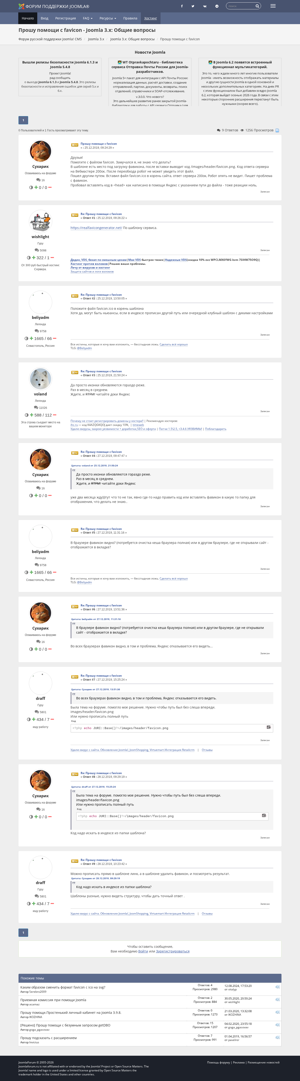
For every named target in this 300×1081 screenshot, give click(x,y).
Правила (130, 18)
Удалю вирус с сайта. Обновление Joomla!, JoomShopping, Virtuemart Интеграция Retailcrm (133, 750)
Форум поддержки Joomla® (57, 6)
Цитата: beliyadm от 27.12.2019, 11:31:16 (96, 619)
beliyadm (40, 317)
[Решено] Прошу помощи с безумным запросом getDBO (65, 1025)
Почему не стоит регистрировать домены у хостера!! (107, 421)
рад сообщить (60, 78)
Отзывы (207, 750)
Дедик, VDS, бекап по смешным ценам (99, 260)
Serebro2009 (37, 991)
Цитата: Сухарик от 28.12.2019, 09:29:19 (95, 878)
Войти (143, 951)
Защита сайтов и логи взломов (92, 271)
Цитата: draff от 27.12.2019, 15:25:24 (93, 786)
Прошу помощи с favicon (99, 143)
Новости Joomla (150, 52)
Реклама (239, 1062)
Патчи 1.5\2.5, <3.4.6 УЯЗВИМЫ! (180, 429)
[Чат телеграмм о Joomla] (216, 6)
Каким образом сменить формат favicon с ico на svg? (62, 987)
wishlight (40, 236)
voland (40, 394)
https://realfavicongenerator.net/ (96, 227)
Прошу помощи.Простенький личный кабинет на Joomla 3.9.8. (70, 1012)
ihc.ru (74, 425)
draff (40, 698)
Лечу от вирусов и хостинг (90, 267)
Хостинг (150, 18)
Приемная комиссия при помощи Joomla (53, 1000)
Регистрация (65, 18)
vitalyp (232, 989)
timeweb (138, 425)
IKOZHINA (35, 1017)
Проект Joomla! (60, 73)
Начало (28, 18)
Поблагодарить (215, 429)
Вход (44, 18)
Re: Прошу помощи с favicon (101, 214)
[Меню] (273, 6)
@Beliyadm (84, 348)
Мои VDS (134, 260)
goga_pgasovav (39, 1029)
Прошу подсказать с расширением (48, 1038)
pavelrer (233, 1040)
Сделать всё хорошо (174, 344)
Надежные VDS (176, 260)
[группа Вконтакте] (204, 6)
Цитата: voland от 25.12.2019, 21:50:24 (94, 465)
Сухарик (40, 166)
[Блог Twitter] (193, 6)
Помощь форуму (218, 1062)
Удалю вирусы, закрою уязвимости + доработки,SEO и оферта (113, 429)
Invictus (34, 1042)
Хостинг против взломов (89, 264)
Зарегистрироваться (173, 951)
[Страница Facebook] (182, 6)
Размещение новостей (264, 1062)
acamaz (34, 1004)
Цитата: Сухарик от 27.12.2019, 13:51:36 (95, 689)
